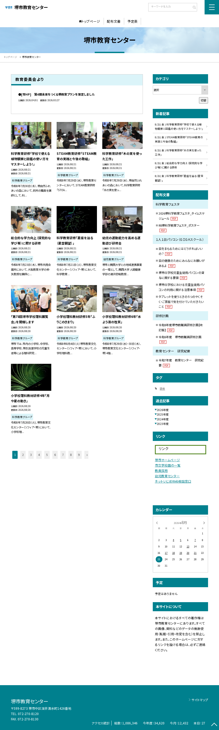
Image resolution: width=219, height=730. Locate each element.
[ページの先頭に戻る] (214, 725)
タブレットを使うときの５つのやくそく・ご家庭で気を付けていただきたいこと (181, 301)
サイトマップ (199, 699)
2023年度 (163, 424)
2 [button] (23, 455)
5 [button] (47, 455)
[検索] (192, 8)
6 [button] (55, 455)
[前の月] (157, 522)
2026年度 (163, 410)
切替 (203, 100)
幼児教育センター (167, 475)
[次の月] (204, 522)
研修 (162, 388)
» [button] (87, 455)
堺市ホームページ (167, 459)
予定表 (132, 21)
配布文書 (114, 21)
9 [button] (79, 455)
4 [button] (39, 455)
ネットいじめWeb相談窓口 (173, 481)
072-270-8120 (28, 713)
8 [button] (71, 455)
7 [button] (63, 455)
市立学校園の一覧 (168, 465)
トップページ (90, 21)
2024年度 (163, 419)
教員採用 (161, 470)
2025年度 (163, 414)
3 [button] (31, 455)
